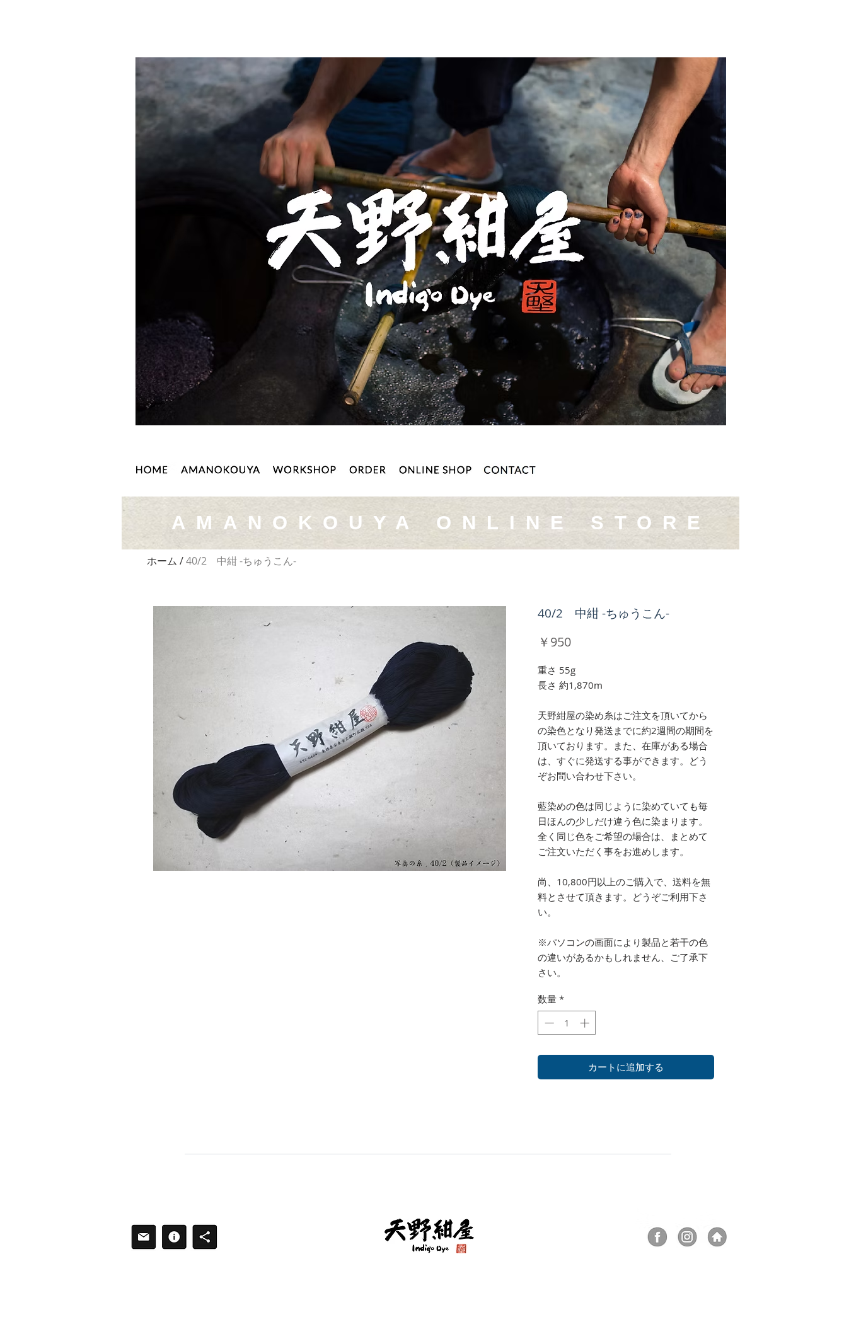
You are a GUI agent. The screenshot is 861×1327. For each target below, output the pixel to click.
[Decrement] (548, 1023)
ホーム (162, 561)
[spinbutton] (567, 1023)
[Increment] (585, 1023)
